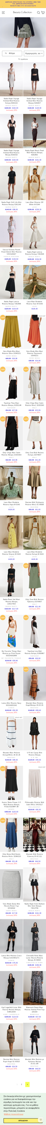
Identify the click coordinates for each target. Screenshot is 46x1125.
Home (22, 29)
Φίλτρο (11, 53)
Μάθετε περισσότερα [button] (13, 1114)
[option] (23, 4)
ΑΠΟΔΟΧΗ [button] (23, 1121)
